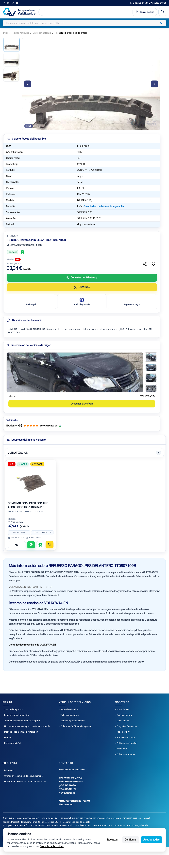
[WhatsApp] (31, 544)
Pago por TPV (123, 732)
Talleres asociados (70, 715)
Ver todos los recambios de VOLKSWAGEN (32, 644)
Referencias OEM (12, 743)
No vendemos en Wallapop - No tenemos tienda (27, 726)
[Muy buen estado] (22, 252)
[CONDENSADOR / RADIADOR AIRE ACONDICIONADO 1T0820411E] (30, 482)
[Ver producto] (17, 544)
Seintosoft (85, 822)
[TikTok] (12, 2)
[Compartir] (144, 264)
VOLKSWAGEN (147, 396)
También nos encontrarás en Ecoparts (22, 720)
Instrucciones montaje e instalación (21, 732)
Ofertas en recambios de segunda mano (23, 776)
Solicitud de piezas (13, 709)
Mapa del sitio (123, 709)
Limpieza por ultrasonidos (16, 715)
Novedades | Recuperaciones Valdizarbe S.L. (25, 781)
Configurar (130, 839)
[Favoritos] (153, 264)
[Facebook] (4, 2)
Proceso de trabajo (126, 737)
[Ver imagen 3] (151, 378)
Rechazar (112, 839)
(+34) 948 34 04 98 (67, 785)
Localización (123, 720)
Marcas (7, 737)
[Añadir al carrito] (49, 544)
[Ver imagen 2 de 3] (11, 59)
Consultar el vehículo (82, 403)
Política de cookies (126, 754)
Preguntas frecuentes (127, 726)
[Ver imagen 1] (151, 357)
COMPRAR (84, 287)
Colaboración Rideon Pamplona (76, 726)
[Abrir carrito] (162, 12)
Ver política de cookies (52, 846)
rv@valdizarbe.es (67, 793)
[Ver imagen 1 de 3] (11, 44)
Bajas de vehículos (69, 709)
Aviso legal (122, 748)
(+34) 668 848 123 (67, 789)
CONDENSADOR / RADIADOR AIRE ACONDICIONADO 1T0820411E (28, 505)
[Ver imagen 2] (151, 367)
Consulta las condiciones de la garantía (104, 206)
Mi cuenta (9, 770)
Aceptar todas (151, 839)
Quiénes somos (124, 715)
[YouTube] (17, 2)
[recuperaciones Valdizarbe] (19, 12)
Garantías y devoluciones (72, 720)
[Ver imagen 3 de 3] (11, 75)
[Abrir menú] (41, 12)
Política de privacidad (127, 743)
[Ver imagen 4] (151, 388)
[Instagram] (8, 2)
